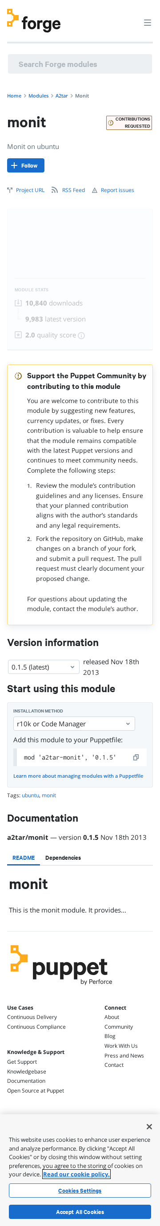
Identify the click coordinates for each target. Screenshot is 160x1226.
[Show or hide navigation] (147, 22)
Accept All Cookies (80, 1211)
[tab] (23, 858)
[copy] (136, 757)
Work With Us (121, 1046)
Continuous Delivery (32, 1017)
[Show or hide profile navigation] (131, 17)
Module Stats (32, 289)
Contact (114, 1065)
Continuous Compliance (36, 1026)
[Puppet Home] (61, 987)
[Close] (149, 1126)
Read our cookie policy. (76, 1174)
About (111, 1017)
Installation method (38, 711)
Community (118, 1026)
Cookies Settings (79, 1190)
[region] (80, 1170)
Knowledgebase (26, 1071)
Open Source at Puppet (35, 1090)
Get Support (22, 1061)
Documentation (26, 1081)
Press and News (124, 1055)
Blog (110, 1036)
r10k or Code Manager (51, 723)
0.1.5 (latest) (30, 666)
